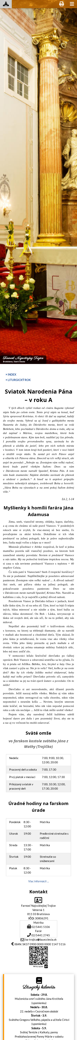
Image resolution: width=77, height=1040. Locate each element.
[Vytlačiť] (61, 4)
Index (11, 374)
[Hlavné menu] (72, 4)
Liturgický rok (19, 379)
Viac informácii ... (38, 881)
